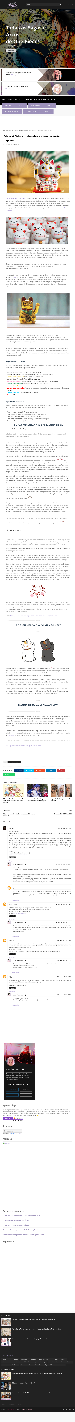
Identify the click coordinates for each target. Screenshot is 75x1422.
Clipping (20, 1404)
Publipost (5, 1365)
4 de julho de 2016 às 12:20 (64, 940)
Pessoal (69, 1362)
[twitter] (66, 1409)
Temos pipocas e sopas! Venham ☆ (19, 855)
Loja (57, 1362)
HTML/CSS (26, 1362)
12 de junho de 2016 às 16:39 (63, 904)
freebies (61, 1365)
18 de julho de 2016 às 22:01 (64, 994)
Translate (18, 1133)
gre (14, 888)
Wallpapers (53, 1365)
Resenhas (23, 1365)
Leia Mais (11, 50)
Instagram (12, 1089)
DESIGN (50, 105)
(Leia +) (13, 75)
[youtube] (73, 1409)
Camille (11, 828)
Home (4, 130)
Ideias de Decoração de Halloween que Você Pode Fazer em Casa (32, 1393)
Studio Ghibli (38, 1365)
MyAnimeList (26, 1095)
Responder (12, 857)
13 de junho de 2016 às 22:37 (63, 922)
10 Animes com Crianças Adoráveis (16, 1225)
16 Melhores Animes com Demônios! (16, 1220)
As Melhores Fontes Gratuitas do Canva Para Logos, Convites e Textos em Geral (36, 1329)
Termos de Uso (11, 1404)
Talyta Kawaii (13, 904)
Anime (4, 1359)
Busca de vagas (8, 1355)
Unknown (11, 941)
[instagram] (70, 1409)
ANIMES (8, 105)
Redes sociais (14, 1365)
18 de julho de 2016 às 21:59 (64, 960)
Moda (62, 1362)
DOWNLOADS (31, 111)
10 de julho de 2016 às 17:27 (64, 977)
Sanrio (31, 1365)
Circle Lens (33, 1359)
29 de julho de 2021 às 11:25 (64, 888)
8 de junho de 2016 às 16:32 (64, 828)
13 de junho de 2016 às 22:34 (63, 864)
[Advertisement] (38, 123)
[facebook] (63, 1409)
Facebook (26, 1089)
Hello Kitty (10, 735)
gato (14, 277)
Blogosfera (24, 1359)
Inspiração (43, 1362)
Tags (46, 1365)
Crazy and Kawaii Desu (19, 913)
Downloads (6, 1362)
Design (63, 1359)
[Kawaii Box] (7, 1143)
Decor (57, 1359)
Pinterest (12, 1095)
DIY (51, 1359)
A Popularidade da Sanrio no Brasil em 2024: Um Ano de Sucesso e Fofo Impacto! (13, 800)
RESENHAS (46, 111)
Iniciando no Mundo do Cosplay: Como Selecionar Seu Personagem (36, 799)
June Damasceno (18, 864)
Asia (8, 130)
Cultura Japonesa (17, 130)
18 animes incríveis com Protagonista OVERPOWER (21, 1215)
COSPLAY (21, 105)
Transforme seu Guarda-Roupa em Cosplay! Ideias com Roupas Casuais (34, 1339)
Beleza (16, 1359)
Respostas (12, 861)
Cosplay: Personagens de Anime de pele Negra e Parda (23, 1235)
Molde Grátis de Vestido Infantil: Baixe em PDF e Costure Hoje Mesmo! (33, 1319)
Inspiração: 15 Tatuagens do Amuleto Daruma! (61, 799)
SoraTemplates (12, 1409)
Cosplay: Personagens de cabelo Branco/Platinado (22, 1230)
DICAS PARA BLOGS (12, 111)
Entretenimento (16, 1362)
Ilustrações (35, 1362)
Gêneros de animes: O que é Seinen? (23, 1383)
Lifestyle (51, 1362)
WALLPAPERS (36, 105)
